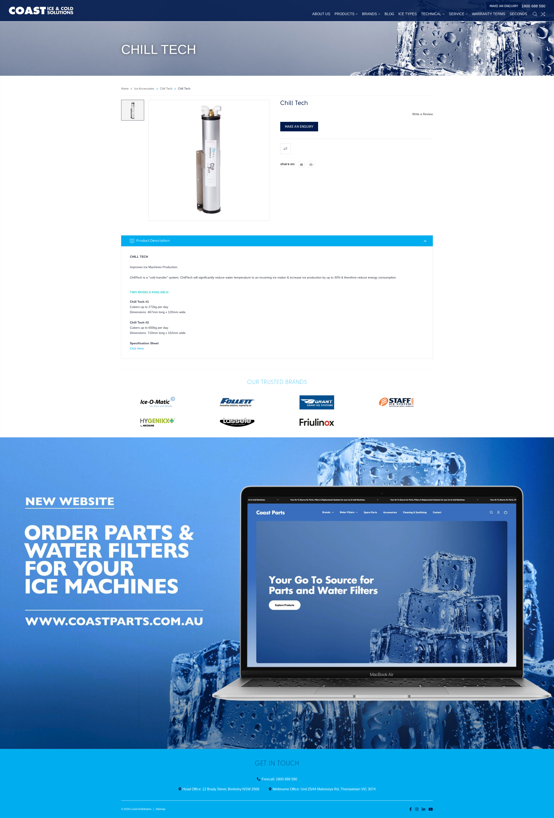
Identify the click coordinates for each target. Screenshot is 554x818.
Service (456, 14)
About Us (321, 14)
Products (344, 14)
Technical (431, 14)
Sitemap (160, 809)
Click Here (137, 348)
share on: (287, 164)
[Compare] (543, 14)
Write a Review (422, 114)
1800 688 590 (533, 6)
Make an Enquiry (504, 6)
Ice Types (407, 14)
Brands (369, 14)
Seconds (518, 14)
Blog (389, 14)
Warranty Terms (488, 14)
